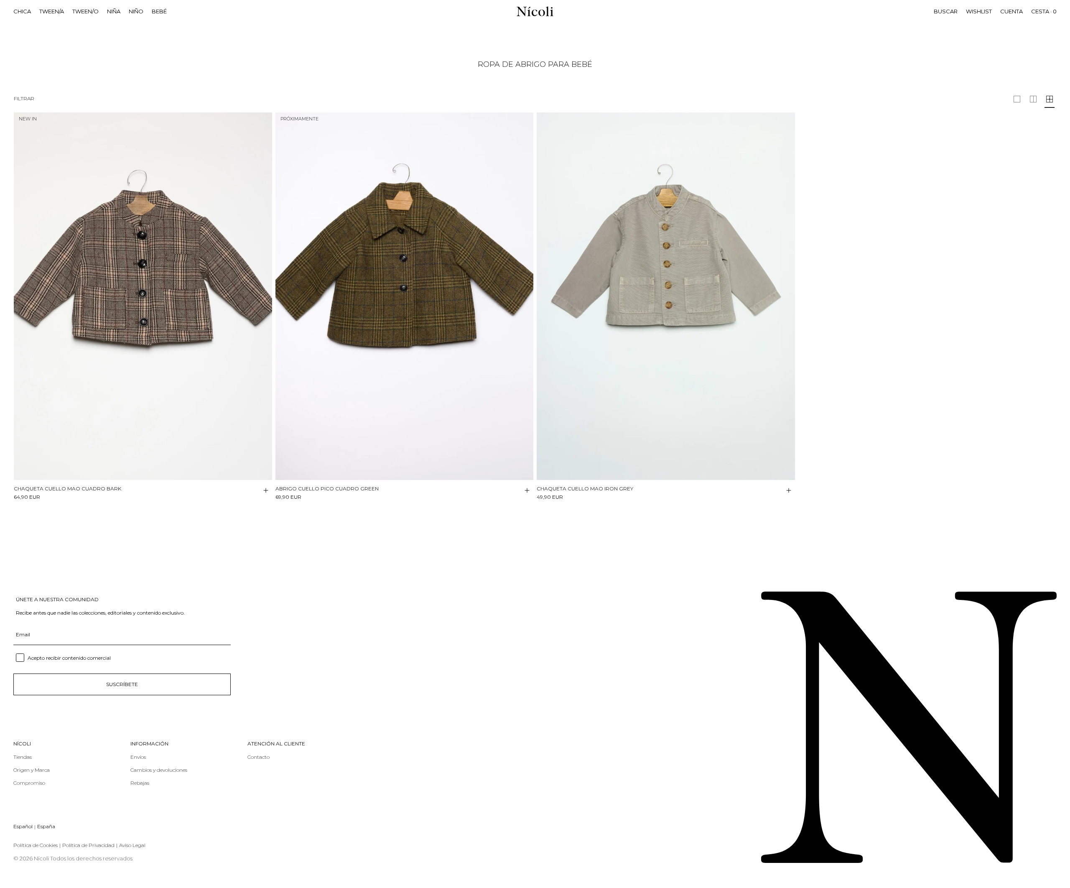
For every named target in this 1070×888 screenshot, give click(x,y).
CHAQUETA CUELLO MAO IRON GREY (585, 488)
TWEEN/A (51, 11)
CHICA (22, 11)
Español (23, 826)
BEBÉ (159, 11)
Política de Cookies (35, 845)
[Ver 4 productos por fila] (1033, 99)
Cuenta (1011, 11)
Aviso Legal (132, 845)
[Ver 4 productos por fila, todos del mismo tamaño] (1049, 99)
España (46, 826)
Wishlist (979, 11)
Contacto (258, 757)
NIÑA (113, 11)
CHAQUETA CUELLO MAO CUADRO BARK (67, 488)
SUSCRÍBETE (122, 684)
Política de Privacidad (88, 845)
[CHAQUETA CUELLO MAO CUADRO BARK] (143, 296)
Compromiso (29, 783)
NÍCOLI (22, 743)
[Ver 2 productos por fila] (1017, 99)
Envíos (138, 757)
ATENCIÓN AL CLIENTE (276, 743)
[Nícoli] (535, 11)
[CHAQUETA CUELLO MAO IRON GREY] (666, 296)
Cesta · (1044, 11)
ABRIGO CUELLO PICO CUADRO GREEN (327, 488)
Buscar (946, 11)
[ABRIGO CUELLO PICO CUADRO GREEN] (404, 296)
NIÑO (136, 11)
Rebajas (139, 783)
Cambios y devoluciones (158, 770)
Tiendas (22, 757)
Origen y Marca (31, 770)
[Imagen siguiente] (265, 289)
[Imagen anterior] (20, 289)
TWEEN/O (85, 11)
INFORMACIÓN (149, 743)
